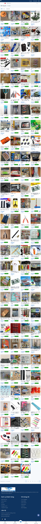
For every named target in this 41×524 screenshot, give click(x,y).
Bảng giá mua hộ (4, 505)
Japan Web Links (4, 499)
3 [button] (30, 481)
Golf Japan (3, 504)
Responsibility (23, 501)
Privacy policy (23, 504)
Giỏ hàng (26, 523)
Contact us (23, 505)
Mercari (2, 502)
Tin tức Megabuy (24, 499)
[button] (24, 481)
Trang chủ (4, 5)
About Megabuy (24, 507)
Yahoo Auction (3, 501)
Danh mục (15, 523)
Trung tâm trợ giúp (4, 507)
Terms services (23, 502)
